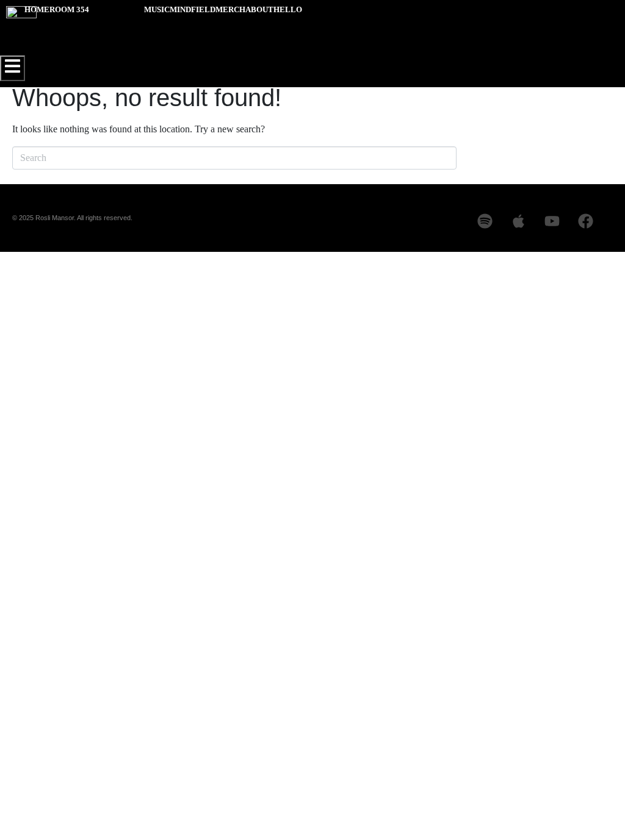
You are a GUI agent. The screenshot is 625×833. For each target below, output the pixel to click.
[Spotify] (484, 221)
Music (157, 9)
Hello (287, 9)
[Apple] (518, 221)
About (259, 9)
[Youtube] (551, 221)
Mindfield (192, 9)
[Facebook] (585, 221)
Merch (230, 9)
